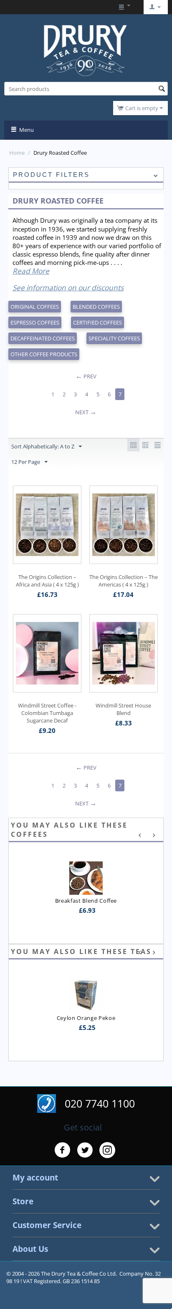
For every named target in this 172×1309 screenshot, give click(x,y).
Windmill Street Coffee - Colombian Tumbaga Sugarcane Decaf (47, 713)
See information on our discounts (68, 287)
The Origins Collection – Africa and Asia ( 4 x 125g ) (47, 580)
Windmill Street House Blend (123, 709)
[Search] (161, 89)
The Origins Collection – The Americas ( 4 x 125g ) (123, 580)
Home (17, 152)
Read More (31, 271)
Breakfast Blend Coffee (86, 900)
